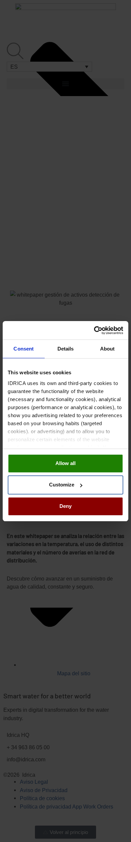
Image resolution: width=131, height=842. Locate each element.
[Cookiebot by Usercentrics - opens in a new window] (94, 330)
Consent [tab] (23, 349)
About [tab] (107, 349)
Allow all (65, 463)
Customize (61, 484)
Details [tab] (65, 349)
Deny (65, 506)
